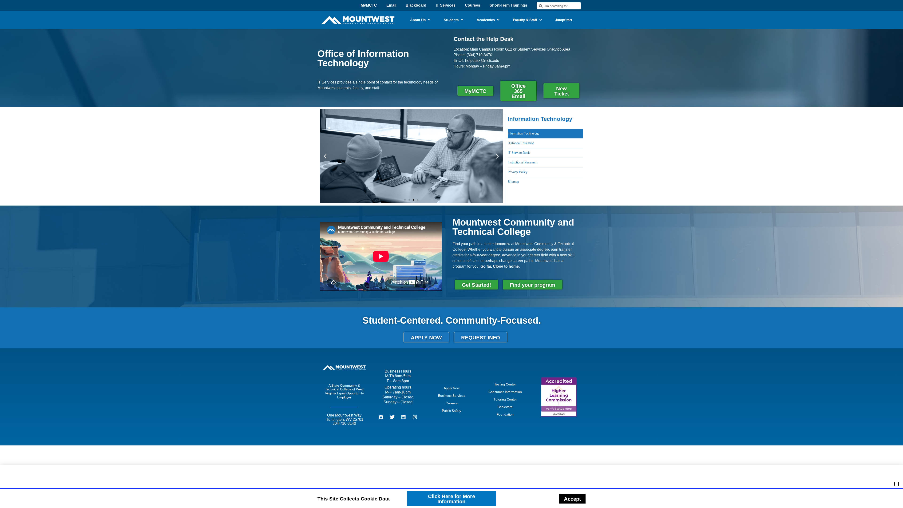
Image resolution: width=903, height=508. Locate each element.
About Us (418, 20)
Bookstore (505, 407)
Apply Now (451, 388)
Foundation (505, 414)
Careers (452, 403)
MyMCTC (369, 5)
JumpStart (563, 20)
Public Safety (451, 411)
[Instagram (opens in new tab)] (415, 417)
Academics (486, 20)
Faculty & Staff (525, 20)
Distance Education (521, 143)
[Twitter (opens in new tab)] (392, 417)
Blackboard (416, 5)
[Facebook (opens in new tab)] (381, 417)
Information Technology (523, 133)
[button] (325, 156)
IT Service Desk (519, 153)
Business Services (451, 395)
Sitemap (513, 181)
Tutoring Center (505, 399)
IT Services (445, 5)
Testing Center (505, 384)
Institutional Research (522, 162)
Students (451, 20)
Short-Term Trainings (508, 5)
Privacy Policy (517, 172)
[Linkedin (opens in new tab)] (403, 417)
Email (391, 5)
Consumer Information (505, 392)
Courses (472, 5)
